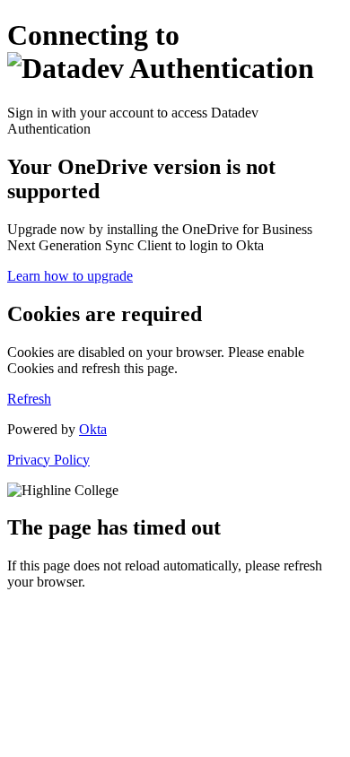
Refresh (29, 398)
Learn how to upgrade (70, 275)
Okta (93, 429)
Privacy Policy (48, 459)
